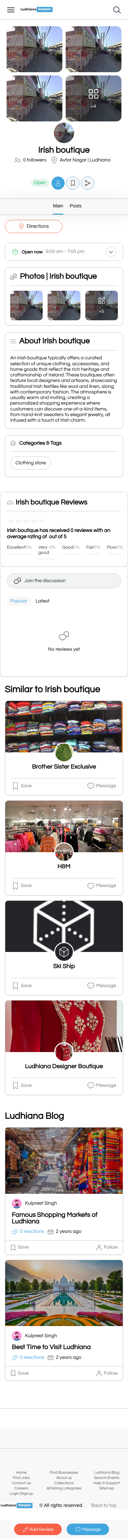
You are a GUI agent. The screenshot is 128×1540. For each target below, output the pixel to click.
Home (21, 1472)
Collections (64, 1483)
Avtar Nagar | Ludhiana (85, 160)
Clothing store (30, 463)
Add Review (42, 1529)
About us (64, 1478)
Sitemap (106, 1488)
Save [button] (26, 786)
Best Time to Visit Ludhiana (51, 1347)
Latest (42, 601)
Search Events (106, 1478)
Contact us (21, 1483)
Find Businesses (64, 1472)
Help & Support (107, 1483)
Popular (18, 601)
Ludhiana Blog (106, 1472)
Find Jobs (21, 1478)
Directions (38, 226)
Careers (21, 1488)
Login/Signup (21, 1493)
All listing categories (64, 1488)
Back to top (104, 1505)
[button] (58, 183)
